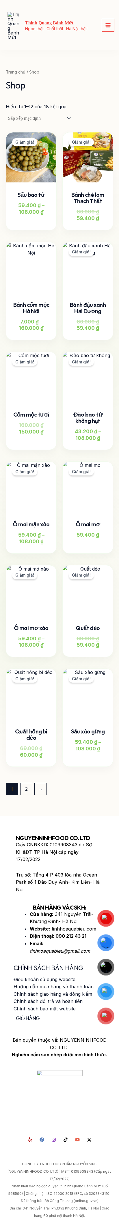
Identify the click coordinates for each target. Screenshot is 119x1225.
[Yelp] (30, 1139)
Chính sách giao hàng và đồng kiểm (53, 994)
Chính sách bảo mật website (45, 1009)
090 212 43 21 (70, 936)
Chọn (39, 223)
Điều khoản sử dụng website (44, 979)
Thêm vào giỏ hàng (28, 440)
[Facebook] (42, 1139)
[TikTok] (65, 1139)
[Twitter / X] (89, 1139)
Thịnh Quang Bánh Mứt (49, 22)
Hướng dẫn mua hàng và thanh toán (54, 986)
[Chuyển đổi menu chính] (108, 25)
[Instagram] (53, 1139)
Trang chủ (15, 72)
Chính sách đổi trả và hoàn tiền (48, 1001)
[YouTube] (77, 1139)
